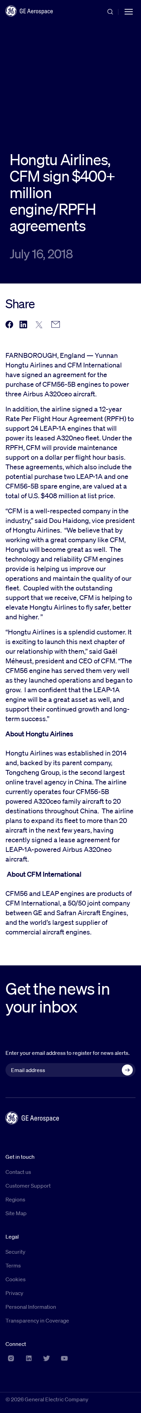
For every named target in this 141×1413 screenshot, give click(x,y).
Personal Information (30, 1306)
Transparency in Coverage (37, 1320)
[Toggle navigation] (129, 11)
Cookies (15, 1279)
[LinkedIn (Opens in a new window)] (28, 1358)
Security (15, 1251)
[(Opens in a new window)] (9, 325)
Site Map (16, 1213)
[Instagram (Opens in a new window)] (10, 1358)
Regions (15, 1199)
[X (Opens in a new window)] (46, 1358)
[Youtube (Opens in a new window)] (64, 1358)
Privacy (14, 1292)
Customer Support (28, 1185)
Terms (13, 1265)
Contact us (18, 1171)
